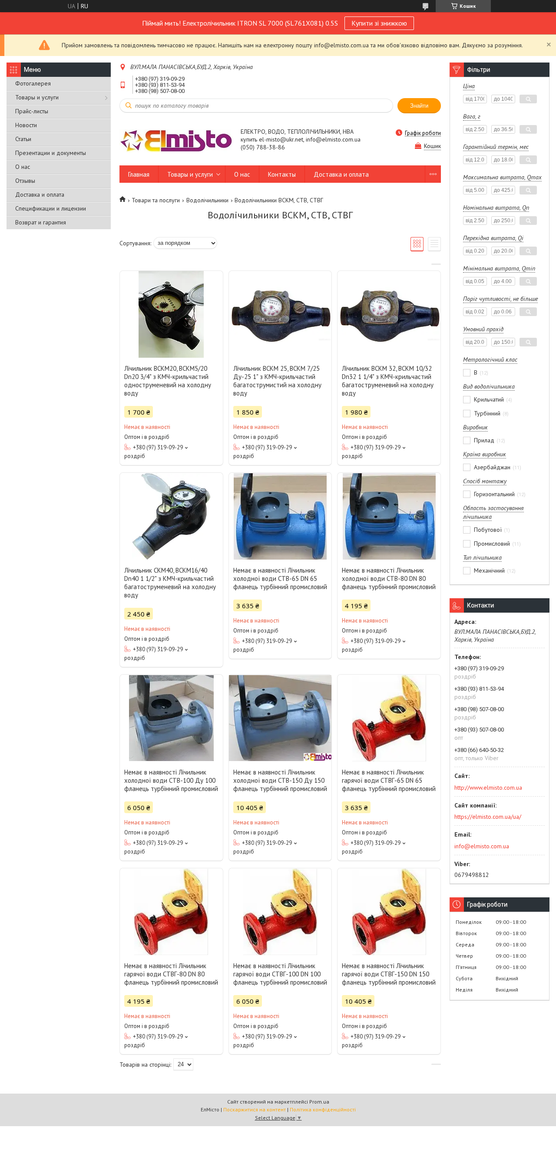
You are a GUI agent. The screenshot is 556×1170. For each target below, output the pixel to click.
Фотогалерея (33, 83)
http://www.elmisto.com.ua (488, 787)
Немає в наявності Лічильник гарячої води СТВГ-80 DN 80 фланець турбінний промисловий (171, 974)
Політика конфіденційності (323, 1109)
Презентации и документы (50, 153)
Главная (138, 174)
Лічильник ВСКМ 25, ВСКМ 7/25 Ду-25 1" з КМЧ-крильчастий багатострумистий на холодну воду (277, 380)
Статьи (23, 139)
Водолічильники (207, 200)
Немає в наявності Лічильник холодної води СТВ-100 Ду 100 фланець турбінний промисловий (171, 780)
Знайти (419, 105)
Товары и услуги (37, 97)
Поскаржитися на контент (254, 1109)
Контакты (282, 174)
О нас (22, 167)
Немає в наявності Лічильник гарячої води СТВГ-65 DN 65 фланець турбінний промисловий (389, 780)
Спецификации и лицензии (50, 208)
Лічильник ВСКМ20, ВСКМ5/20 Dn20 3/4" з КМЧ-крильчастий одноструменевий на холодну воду (167, 380)
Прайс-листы (31, 111)
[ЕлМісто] (175, 140)
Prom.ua (319, 1101)
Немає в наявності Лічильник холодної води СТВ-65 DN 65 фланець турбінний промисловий (280, 578)
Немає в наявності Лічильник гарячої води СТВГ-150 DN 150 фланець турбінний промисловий (389, 974)
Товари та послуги (156, 200)
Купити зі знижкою (379, 23)
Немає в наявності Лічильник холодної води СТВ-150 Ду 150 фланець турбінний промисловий (280, 780)
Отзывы (25, 181)
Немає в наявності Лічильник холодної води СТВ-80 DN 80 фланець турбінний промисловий (389, 578)
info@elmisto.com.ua (481, 846)
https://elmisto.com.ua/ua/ (487, 817)
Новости (26, 125)
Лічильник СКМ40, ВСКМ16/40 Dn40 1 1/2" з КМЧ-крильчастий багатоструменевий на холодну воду (170, 582)
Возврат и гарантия (40, 222)
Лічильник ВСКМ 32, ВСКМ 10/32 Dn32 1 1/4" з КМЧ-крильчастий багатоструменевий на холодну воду (388, 380)
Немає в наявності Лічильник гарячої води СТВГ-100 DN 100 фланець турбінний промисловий (280, 974)
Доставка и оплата (39, 194)
